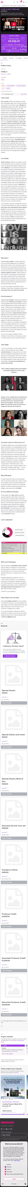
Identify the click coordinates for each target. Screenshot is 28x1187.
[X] (4, 1129)
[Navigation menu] (26, 2)
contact (9, 74)
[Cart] (17, 2)
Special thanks (8, 690)
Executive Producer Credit (14, 1002)
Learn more (15, 1051)
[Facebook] (1, 1129)
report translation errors (14, 1139)
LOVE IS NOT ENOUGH (10, 9)
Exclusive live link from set (14, 826)
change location (21, 5)
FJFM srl (4, 11)
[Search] (14, 2)
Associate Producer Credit (14, 958)
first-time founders (21, 85)
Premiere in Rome (10, 870)
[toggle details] (24, 1114)
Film (3, 79)
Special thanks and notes (13, 734)
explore (16, 1072)
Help (13, 1040)
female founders (10, 85)
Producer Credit (9, 914)
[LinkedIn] (11, 1129)
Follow (14, 48)
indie (3, 88)
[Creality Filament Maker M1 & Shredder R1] (13, 1087)
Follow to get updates (7, 1053)
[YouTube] (6, 1129)
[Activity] (20, 2)
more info (3, 74)
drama (3, 85)
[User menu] (23, 2)
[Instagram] (9, 1129)
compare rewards (9, 656)
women (8, 88)
